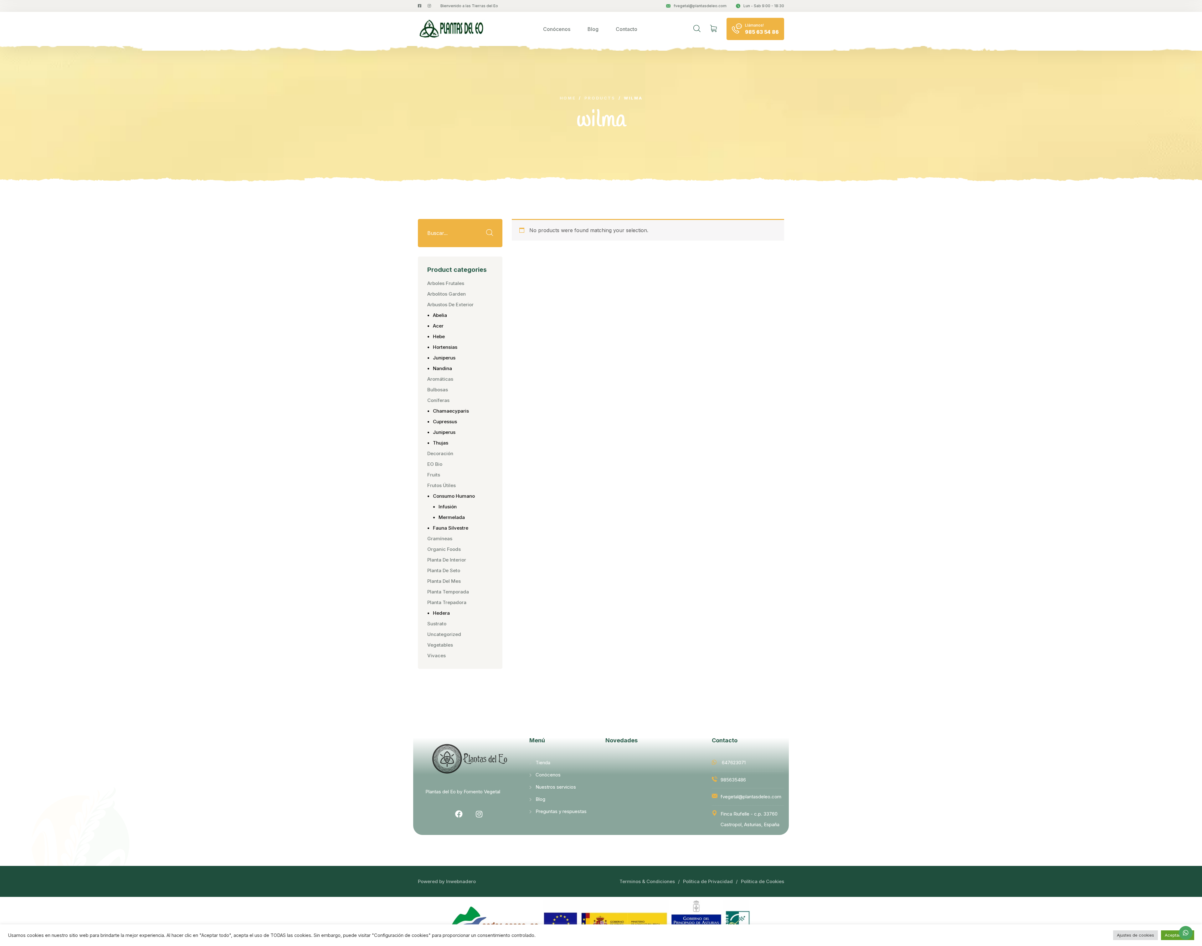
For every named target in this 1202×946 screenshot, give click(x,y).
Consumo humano (454, 496)
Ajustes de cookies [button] (1135, 935)
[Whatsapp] (1186, 933)
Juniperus (444, 358)
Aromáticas (440, 379)
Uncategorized (444, 634)
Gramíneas (439, 539)
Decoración (440, 453)
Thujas (440, 443)
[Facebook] (458, 813)
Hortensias (445, 347)
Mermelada (452, 517)
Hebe (439, 336)
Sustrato (436, 624)
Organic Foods (444, 549)
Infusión (448, 507)
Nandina (442, 368)
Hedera (441, 613)
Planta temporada (448, 592)
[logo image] (452, 28)
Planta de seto (443, 570)
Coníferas (438, 400)
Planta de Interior (446, 560)
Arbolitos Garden (446, 294)
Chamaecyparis (451, 411)
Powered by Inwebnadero (447, 881)
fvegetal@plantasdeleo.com (700, 5)
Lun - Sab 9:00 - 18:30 (763, 5)
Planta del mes (444, 581)
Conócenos (556, 29)
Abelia (440, 315)
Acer (438, 326)
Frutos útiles (441, 485)
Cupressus (445, 422)
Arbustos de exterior (450, 305)
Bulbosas (437, 390)
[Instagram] (479, 813)
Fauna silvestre (450, 528)
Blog (593, 29)
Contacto (626, 29)
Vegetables (440, 645)
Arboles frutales (445, 283)
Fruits (433, 475)
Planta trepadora (446, 602)
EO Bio (434, 464)
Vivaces (436, 656)
